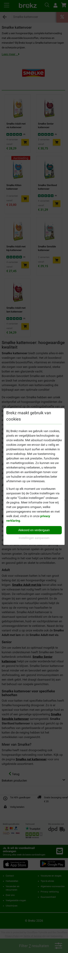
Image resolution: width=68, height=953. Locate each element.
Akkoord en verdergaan (34, 530)
